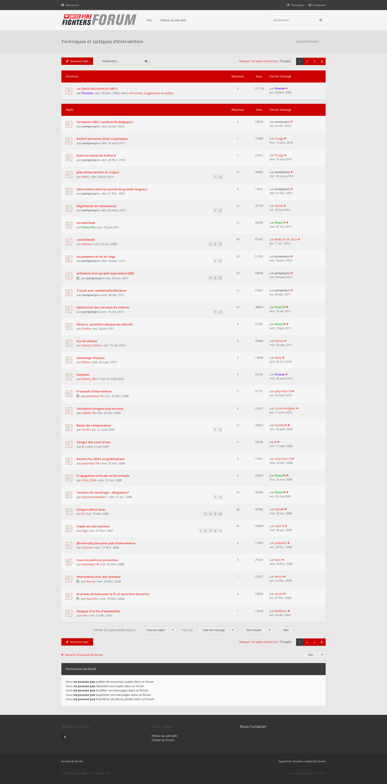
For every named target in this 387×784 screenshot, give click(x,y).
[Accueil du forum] (99, 20)
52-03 (85, 430)
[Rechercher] (320, 20)
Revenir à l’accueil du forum (84, 655)
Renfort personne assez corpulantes (102, 139)
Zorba (86, 328)
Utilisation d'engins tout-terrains (100, 409)
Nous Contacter (253, 726)
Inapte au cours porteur (93, 526)
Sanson (87, 547)
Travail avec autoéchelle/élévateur (102, 290)
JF (83, 447)
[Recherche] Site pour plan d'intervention (106, 543)
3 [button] (314, 61)
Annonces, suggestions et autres (151, 93)
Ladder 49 (88, 413)
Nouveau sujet (79, 61)
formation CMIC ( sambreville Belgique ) (105, 122)
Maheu (87, 244)
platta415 (281, 543)
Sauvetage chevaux (91, 358)
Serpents (83, 375)
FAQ (149, 20)
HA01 (85, 177)
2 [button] (307, 61)
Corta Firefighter (285, 408)
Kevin (278, 560)
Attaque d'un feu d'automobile (98, 611)
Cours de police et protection (97, 560)
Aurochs (92, 599)
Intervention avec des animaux (98, 577)
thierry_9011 (90, 379)
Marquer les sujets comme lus (258, 61)
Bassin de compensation (94, 425)
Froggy (279, 138)
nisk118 (279, 526)
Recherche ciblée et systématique (101, 459)
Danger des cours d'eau (93, 442)
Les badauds (86, 239)
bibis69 (279, 509)
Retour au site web (173, 20)
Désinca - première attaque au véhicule (105, 324)
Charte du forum (163, 740)
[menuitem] (317, 5)
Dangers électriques (91, 509)
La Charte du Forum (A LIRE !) (97, 89)
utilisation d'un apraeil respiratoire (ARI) (105, 273)
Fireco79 (88, 227)
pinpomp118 (94, 396)
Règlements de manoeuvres (96, 206)
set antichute (86, 223)
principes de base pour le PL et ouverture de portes (113, 594)
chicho (279, 206)
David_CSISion (91, 345)
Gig (84, 531)
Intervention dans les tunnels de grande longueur (112, 189)
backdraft (281, 425)
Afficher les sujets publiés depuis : (129, 630)
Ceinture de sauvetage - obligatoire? (103, 492)
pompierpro (90, 126)
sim (84, 615)
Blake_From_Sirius (286, 239)
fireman (87, 93)
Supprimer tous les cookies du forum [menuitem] (302, 761)
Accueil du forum (72, 761)
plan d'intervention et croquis (98, 172)
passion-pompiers (94, 497)
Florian (279, 341)
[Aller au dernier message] (287, 88)
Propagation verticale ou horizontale (103, 476)
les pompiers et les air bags (96, 256)
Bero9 (90, 581)
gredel (279, 594)
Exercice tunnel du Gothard (96, 155)
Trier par (203, 630)
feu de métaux (87, 341)
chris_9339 (89, 480)
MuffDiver (281, 611)
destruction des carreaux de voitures (103, 307)
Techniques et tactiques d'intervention (102, 41)
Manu (86, 362)
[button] (322, 61)
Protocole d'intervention (94, 391)
